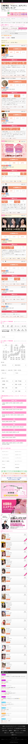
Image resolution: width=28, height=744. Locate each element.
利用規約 (12, 732)
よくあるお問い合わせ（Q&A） (20, 728)
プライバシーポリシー (19, 732)
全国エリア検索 (13, 18)
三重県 (14, 421)
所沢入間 (25, 330)
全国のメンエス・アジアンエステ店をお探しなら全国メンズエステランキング (14, 740)
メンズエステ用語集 (21, 726)
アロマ (3, 106)
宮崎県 (21, 442)
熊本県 (14, 442)
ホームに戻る (3, 18)
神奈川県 (10, 370)
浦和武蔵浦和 (18, 330)
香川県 (7, 437)
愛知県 (3, 421)
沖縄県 (8, 444)
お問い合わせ (4, 730)
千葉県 (15, 370)
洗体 (15, 75)
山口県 (17, 432)
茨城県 (18, 414)
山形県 (21, 402)
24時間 (23, 75)
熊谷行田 (3, 326)
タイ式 (14, 316)
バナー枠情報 (23, 730)
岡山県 (3, 432)
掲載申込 (10, 730)
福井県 (21, 409)
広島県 (7, 432)
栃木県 (22, 414)
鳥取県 (14, 432)
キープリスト (22, 18)
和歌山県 (21, 426)
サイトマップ (10, 728)
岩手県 (10, 402)
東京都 (2, 362)
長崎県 (10, 442)
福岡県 (3, 442)
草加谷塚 (11, 330)
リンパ (7, 75)
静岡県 (7, 421)
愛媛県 (3, 437)
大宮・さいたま (6, 42)
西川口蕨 (15, 330)
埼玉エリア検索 (8, 18)
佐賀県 (7, 442)
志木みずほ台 (22, 330)
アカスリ (18, 75)
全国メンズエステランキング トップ (9, 726)
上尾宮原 (7, 326)
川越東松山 (12, 326)
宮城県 (14, 402)
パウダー (11, 75)
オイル (3, 75)
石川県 (17, 409)
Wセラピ (14, 258)
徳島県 (14, 437)
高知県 (10, 437)
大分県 (17, 442)
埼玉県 (3, 337)
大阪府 (3, 426)
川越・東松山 (14, 42)
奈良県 (17, 426)
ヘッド (19, 106)
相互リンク (6, 732)
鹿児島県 (4, 444)
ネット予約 (19, 181)
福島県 (3, 404)
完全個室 (22, 284)
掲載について (16, 730)
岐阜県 (10, 421)
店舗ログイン (14, 734)
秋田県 (17, 402)
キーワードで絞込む (14, 33)
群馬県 (3, 416)
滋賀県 (14, 426)
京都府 (10, 426)
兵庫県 (7, 426)
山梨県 (3, 409)
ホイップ (3, 108)
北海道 (3, 402)
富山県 (14, 409)
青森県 (7, 402)
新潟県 (10, 409)
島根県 (10, 432)
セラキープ (4, 728)
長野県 (7, 409)
